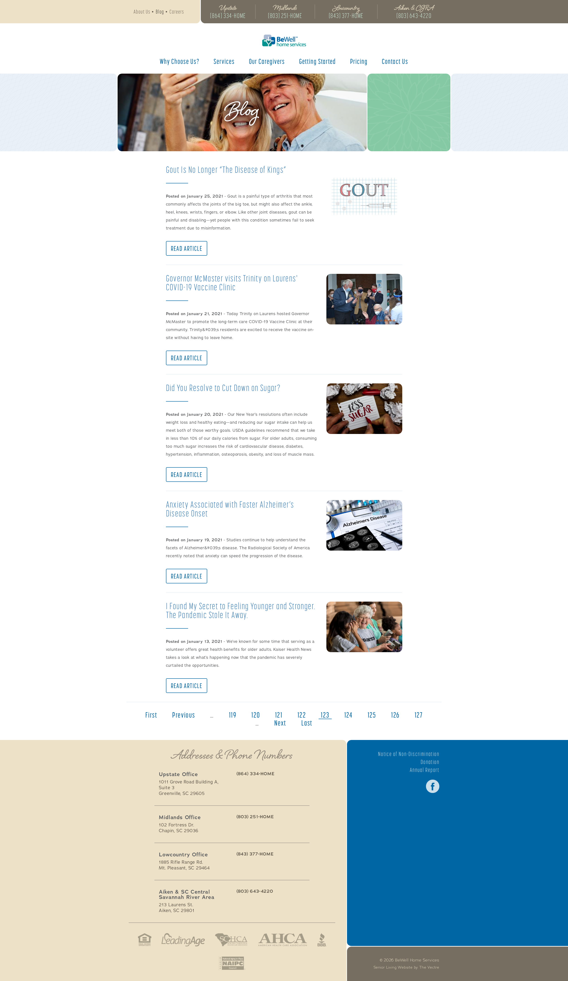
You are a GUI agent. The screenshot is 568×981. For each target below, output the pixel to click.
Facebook (432, 786)
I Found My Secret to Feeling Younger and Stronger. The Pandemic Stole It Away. (241, 610)
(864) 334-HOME (228, 15)
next (280, 723)
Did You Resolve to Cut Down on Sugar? (223, 388)
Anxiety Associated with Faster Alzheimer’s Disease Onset (230, 508)
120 (255, 715)
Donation (430, 762)
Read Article (187, 248)
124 (348, 715)
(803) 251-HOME (285, 15)
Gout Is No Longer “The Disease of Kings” (226, 170)
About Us (142, 12)
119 (233, 715)
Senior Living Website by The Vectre (406, 967)
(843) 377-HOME (346, 15)
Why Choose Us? (179, 61)
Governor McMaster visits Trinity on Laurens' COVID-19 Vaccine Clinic (232, 282)
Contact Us (395, 61)
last (307, 723)
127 (419, 715)
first (151, 715)
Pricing (359, 61)
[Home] (284, 40)
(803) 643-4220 (413, 15)
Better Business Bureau (322, 939)
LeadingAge (183, 939)
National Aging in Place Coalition (232, 963)
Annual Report (424, 770)
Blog (160, 12)
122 (302, 715)
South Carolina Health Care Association (231, 939)
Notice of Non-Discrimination (408, 754)
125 (372, 715)
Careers (177, 12)
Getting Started (317, 61)
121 (278, 715)
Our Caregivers (267, 61)
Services (224, 61)
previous (183, 715)
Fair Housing (145, 939)
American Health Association (282, 939)
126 (395, 715)
